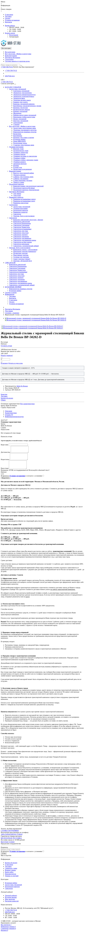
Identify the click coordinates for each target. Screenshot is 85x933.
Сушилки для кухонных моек (23, 145)
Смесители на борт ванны (22, 242)
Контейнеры (17, 136)
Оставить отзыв (6, 346)
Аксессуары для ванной (17, 89)
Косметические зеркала (21, 109)
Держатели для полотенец (22, 93)
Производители (10, 874)
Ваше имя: (4, 445)
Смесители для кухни (21, 233)
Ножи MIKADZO (19, 141)
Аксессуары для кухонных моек (24, 128)
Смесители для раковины (22, 238)
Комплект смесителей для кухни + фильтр (28, 220)
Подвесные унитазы (20, 253)
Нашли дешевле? (7, 355)
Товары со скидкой (11, 876)
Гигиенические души (20, 150)
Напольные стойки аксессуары (24, 117)
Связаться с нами (11, 868)
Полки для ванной (19, 119)
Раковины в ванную (16, 197)
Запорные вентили (20, 164)
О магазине (9, 14)
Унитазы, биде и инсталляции (24, 216)
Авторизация (13, 37)
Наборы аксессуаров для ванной (24, 115)
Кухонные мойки (19, 139)
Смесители (17, 214)
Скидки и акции (11, 292)
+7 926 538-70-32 (11, 70)
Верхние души (18, 149)
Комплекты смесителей (21, 221)
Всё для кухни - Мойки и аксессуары (18, 54)
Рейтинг (4, 472)
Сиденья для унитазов (21, 257)
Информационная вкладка (14, 416)
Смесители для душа (20, 231)
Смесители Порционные (22, 223)
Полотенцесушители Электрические (26, 190)
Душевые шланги (19, 162)
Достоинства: (5, 452)
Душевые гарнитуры (20, 152)
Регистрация (13, 35)
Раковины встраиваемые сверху (24, 199)
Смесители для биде (20, 235)
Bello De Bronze (22, 386)
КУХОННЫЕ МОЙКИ (13, 287)
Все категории (10, 52)
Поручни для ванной (20, 121)
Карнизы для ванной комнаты (24, 104)
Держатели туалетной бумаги (23, 96)
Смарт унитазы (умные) (21, 259)
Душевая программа (16, 147)
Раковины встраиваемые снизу (24, 201)
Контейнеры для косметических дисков (27, 106)
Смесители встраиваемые (22, 229)
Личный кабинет (11, 895)
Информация (9, 294)
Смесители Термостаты (21, 227)
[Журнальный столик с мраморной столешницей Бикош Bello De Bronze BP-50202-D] (32, 326)
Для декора (17, 193)
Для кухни (17, 195)
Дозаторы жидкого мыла (22, 100)
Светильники (18, 122)
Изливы (16, 165)
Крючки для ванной (20, 111)
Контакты (8, 22)
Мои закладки (10, 899)
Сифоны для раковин (20, 178)
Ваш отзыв (4, 468)
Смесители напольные (21, 244)
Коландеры (17, 134)
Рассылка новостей (12, 901)
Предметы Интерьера (12, 57)
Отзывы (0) (9, 415)
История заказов (11, 897)
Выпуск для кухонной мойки (23, 173)
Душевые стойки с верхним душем (25, 160)
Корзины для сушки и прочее (23, 137)
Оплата (7, 18)
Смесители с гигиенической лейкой (26, 246)
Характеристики (11, 413)
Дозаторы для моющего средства (24, 130)
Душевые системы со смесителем (25, 156)
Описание (8, 411)
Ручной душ (17, 167)
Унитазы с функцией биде (22, 261)
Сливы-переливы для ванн (22, 180)
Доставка (8, 16)
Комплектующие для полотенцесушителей (28, 186)
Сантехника (9, 59)
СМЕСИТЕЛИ (10, 263)
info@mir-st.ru (10, 76)
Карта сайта (9, 872)
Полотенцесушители (16, 184)
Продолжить (5, 478)
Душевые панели (19, 154)
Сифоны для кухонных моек (23, 177)
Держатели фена (19, 98)
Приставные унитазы (20, 255)
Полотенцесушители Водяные (24, 188)
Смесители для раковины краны (24, 240)
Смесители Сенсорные (21, 225)
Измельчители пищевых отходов (24, 132)
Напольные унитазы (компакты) (24, 251)
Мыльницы (17, 113)
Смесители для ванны (21, 236)
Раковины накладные (20, 203)
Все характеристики (27, 404)
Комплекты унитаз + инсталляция (25, 249)
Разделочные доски (20, 143)
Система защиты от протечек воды (17, 61)
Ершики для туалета (20, 102)
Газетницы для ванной (21, 91)
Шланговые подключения (22, 169)
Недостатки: (5, 459)
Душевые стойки (19, 158)
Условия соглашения (12, 20)
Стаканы (16, 124)
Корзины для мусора (20, 108)
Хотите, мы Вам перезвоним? (23, 67)
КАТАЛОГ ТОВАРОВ (13, 87)
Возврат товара (10, 870)
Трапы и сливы (18, 182)
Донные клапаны (19, 175)
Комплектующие (11, 56)
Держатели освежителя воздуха (24, 94)
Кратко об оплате (11, 863)
